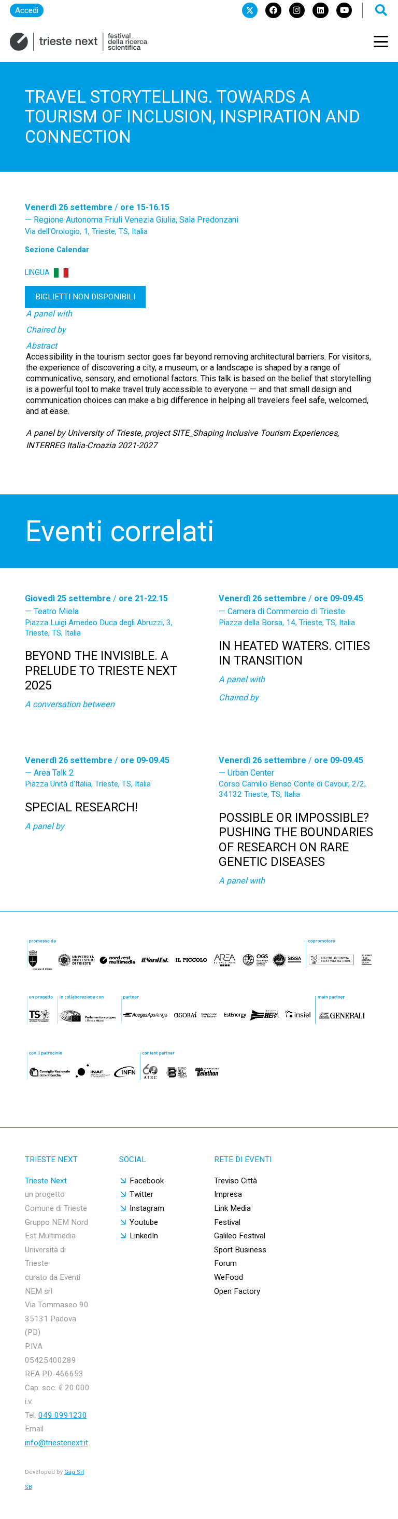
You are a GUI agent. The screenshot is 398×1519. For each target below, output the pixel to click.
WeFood (228, 1277)
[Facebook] (273, 10)
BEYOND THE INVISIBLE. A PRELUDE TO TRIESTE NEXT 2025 (101, 670)
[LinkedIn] (320, 10)
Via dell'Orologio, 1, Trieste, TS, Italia (86, 231)
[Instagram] (297, 10)
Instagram (147, 1208)
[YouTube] (344, 10)
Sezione (57, 249)
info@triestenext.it (56, 1442)
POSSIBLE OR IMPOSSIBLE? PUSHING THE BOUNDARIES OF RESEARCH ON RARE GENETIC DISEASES (296, 839)
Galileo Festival (239, 1235)
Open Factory (237, 1291)
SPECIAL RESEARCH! (81, 807)
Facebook (147, 1180)
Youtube (144, 1222)
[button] (381, 41)
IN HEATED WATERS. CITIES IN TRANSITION (294, 653)
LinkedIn (144, 1235)
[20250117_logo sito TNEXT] (78, 42)
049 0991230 (62, 1415)
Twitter (141, 1194)
